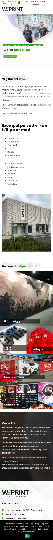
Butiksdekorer (11, 405)
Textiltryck (37, 349)
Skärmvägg (11, 321)
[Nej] (49, 530)
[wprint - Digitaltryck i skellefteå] (12, 10)
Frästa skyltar (7, 348)
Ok (27, 536)
